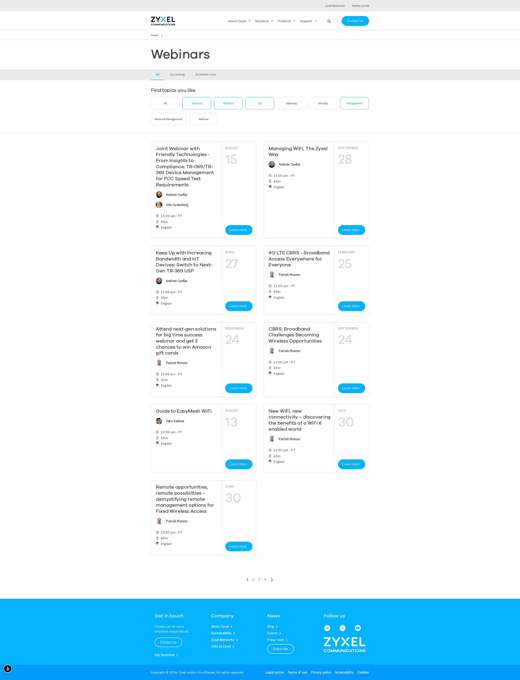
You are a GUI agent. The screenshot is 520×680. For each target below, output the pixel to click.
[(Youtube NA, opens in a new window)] (358, 628)
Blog (270, 626)
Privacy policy (321, 672)
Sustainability (221, 633)
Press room (275, 640)
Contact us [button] (168, 642)
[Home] (163, 20)
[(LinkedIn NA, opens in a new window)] (327, 628)
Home (154, 35)
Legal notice (274, 672)
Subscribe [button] (280, 649)
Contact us (355, 21)
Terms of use (297, 672)
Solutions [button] (264, 21)
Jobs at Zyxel (221, 646)
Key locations (164, 655)
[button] (329, 21)
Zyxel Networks (222, 640)
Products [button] (287, 21)
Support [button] (308, 21)
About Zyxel (220, 626)
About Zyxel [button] (239, 21)
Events (272, 633)
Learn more (238, 230)
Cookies (363, 672)
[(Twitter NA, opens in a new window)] (343, 628)
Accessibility (344, 672)
